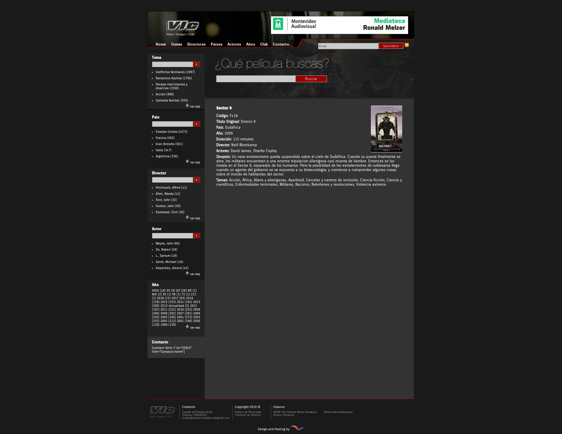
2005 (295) (168, 317)
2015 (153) (168, 302)
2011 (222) (168, 309)
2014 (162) (184, 302)
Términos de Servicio (248, 415)
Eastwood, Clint (167, 212)
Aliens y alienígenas (270, 180)
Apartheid (296, 180)
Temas (176, 44)
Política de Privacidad (248, 412)
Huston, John (165, 206)
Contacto (281, 44)
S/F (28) (181, 290)
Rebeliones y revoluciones (332, 184)
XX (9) (171, 290)
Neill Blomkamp (244, 145)
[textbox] (173, 64)
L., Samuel (163, 256)
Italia (159, 150)
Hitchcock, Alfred (168, 188)
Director (159, 173)
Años (250, 44)
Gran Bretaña (165, 144)
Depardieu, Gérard (169, 268)
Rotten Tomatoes (283, 415)
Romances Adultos (169, 78)
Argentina (162, 156)
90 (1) (176, 294)
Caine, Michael (166, 262)
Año (155, 285)
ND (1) (192, 290)
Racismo (302, 184)
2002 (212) (168, 321)
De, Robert (163, 250)
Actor (157, 229)
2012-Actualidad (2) (174, 306)
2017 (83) (178, 298)
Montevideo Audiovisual (338, 412)
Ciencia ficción (372, 180)
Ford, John (163, 200)
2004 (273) (184, 317)
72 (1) (185, 294)
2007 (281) (184, 313)
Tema (156, 57)
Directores (196, 44)
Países (216, 44)
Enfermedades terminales (256, 184)
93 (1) (167, 294)
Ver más (194, 106)
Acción (160, 94)
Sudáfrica (233, 127)
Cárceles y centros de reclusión (332, 180)
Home (161, 44)
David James (241, 151)
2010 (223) (184, 309)
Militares (286, 184)
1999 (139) (168, 325)
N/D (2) (157, 294)
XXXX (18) (159, 290)
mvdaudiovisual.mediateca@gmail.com (205, 417)
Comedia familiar (168, 100)
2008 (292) (168, 313)
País (156, 117)
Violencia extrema (371, 184)
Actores (234, 44)
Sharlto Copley (265, 151)
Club (264, 44)
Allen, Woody (165, 194)
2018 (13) (164, 298)
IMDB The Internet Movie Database (295, 412)
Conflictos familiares (170, 72)
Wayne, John (164, 243)
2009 (229, 133)
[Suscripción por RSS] (406, 46)
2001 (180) (184, 321)
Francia (161, 138)
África (247, 180)
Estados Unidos (166, 132)
